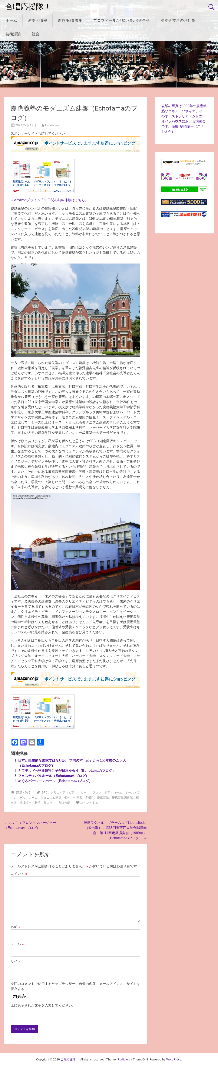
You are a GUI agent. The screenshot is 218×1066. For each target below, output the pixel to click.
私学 (37, 802)
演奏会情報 (37, 20)
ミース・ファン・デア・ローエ (101, 792)
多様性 (89, 797)
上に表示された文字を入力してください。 (43, 1005)
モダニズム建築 (50, 797)
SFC (45, 792)
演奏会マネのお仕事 (178, 20)
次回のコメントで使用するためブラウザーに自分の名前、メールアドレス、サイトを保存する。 (75, 986)
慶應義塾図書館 (122, 797)
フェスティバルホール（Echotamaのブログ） (53, 776)
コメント (19, 873)
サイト (16, 961)
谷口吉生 (49, 802)
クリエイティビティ (64, 792)
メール (17, 944)
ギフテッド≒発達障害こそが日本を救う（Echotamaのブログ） (67, 770)
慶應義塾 (103, 797)
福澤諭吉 (26, 802)
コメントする (89, 802)
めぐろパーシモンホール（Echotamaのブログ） (55, 781)
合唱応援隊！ (28, 6)
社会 (35, 34)
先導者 (77, 797)
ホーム (11, 20)
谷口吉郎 (64, 802)
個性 (67, 797)
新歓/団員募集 (70, 20)
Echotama (52, 125)
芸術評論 (13, 34)
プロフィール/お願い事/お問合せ (121, 20)
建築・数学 (23, 792)
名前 (15, 927)
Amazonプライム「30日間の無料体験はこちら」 (51, 200)
